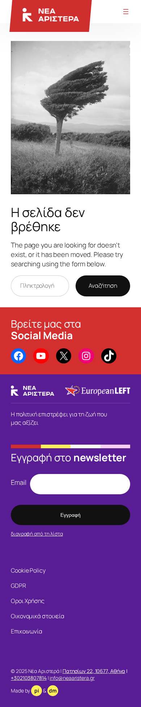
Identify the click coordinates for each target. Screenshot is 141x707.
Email (18, 482)
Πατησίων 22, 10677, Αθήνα (94, 671)
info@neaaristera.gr (72, 677)
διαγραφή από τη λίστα (37, 533)
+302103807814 (29, 677)
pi (36, 690)
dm (53, 690)
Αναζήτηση (103, 286)
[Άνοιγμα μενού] (125, 11)
